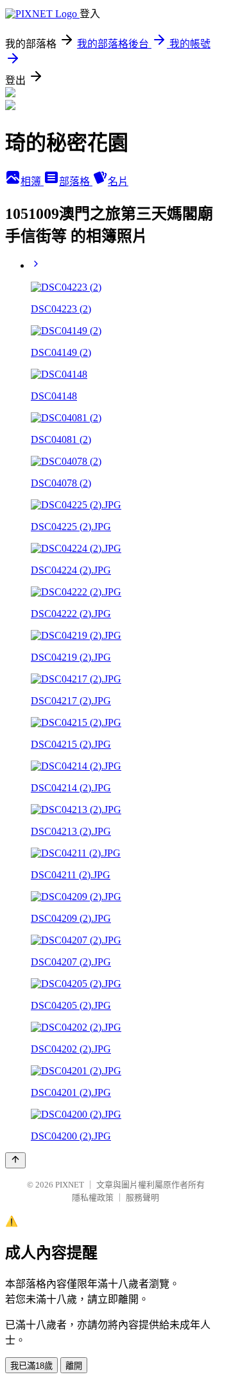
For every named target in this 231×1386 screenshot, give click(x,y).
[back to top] (15, 1160)
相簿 (32, 181)
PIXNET (69, 1184)
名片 (118, 181)
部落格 (75, 181)
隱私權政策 (93, 1197)
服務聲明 (142, 1197)
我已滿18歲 (31, 1366)
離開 (73, 1366)
